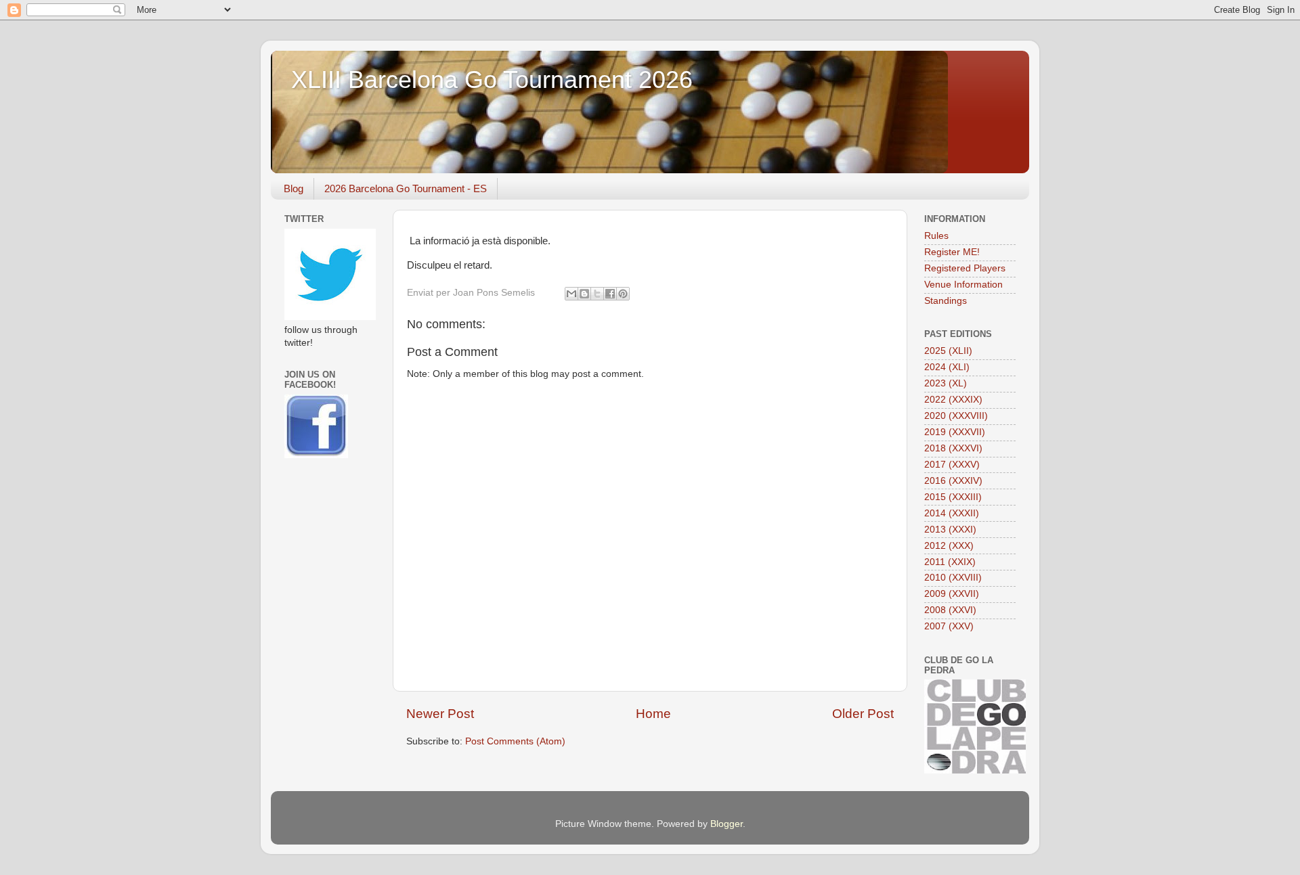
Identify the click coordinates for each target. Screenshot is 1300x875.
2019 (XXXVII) (954, 432)
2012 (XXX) (949, 546)
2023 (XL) (945, 383)
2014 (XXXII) (951, 513)
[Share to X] (597, 293)
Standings (945, 301)
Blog (293, 188)
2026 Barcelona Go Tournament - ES (405, 188)
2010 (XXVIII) (953, 578)
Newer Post (440, 713)
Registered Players (964, 268)
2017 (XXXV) (952, 464)
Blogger (726, 824)
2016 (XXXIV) (953, 481)
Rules (936, 236)
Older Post (863, 713)
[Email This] (571, 293)
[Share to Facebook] (610, 293)
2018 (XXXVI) (953, 448)
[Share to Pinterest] (623, 293)
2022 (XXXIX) (953, 400)
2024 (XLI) (947, 367)
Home (653, 713)
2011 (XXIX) (950, 562)
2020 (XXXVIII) (956, 416)
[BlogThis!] (584, 293)
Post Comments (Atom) (515, 741)
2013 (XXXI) (950, 529)
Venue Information (963, 284)
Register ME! (952, 252)
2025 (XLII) (948, 351)
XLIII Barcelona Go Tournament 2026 (492, 79)
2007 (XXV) (949, 626)
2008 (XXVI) (950, 610)
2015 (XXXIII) (953, 497)
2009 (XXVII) (951, 594)
